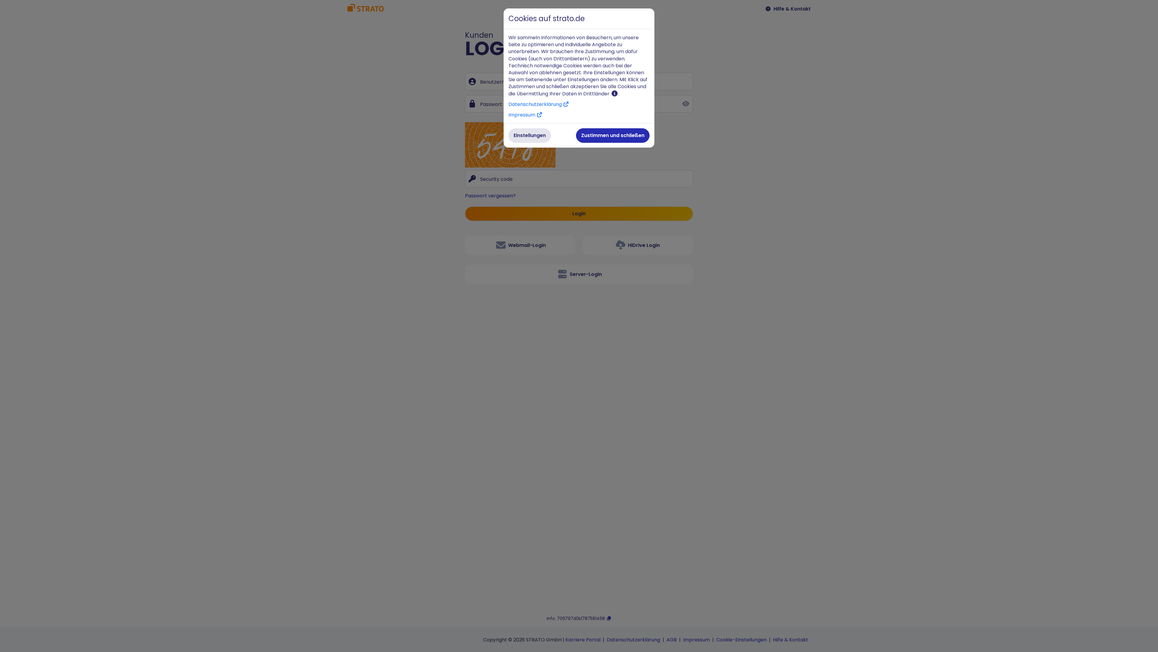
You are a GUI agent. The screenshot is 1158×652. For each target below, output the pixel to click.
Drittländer (597, 93)
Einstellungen (530, 135)
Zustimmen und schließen (612, 135)
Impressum (522, 114)
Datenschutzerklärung (535, 104)
